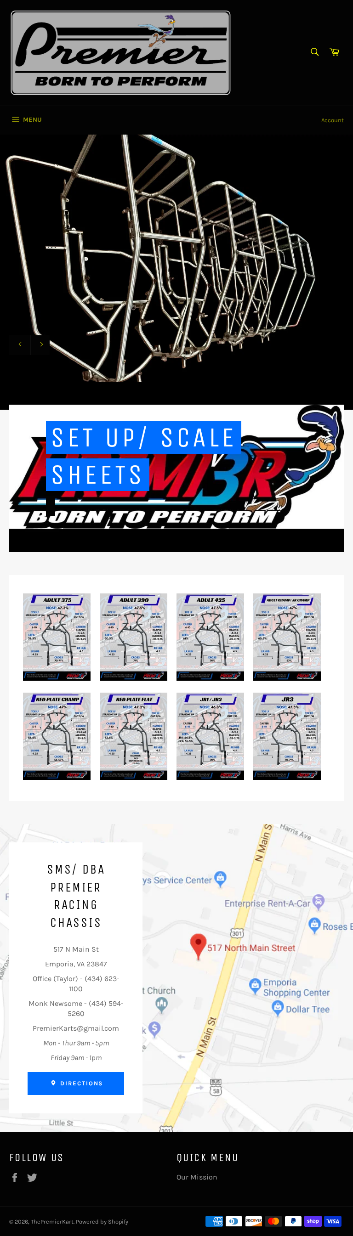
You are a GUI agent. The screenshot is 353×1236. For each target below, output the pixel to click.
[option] (176, 272)
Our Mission (196, 1177)
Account (332, 120)
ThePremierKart (52, 1221)
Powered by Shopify (102, 1221)
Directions (80, 1083)
